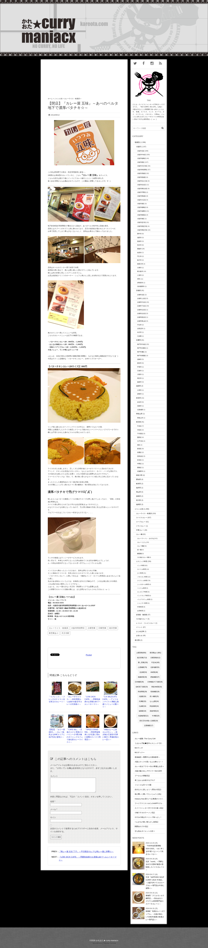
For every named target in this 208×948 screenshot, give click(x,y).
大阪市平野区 (141, 192)
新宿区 (139, 448)
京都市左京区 (141, 313)
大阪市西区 (140, 162)
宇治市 (139, 325)
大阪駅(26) (142, 696)
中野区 (139, 463)
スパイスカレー (141, 517)
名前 (52, 801)
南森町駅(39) (142, 677)
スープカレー (141, 522)
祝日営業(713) (142, 658)
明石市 (139, 378)
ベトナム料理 (141, 588)
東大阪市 (140, 271)
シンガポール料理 (143, 584)
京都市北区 (140, 294)
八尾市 (139, 275)
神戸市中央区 (141, 344)
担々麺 (139, 549)
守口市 (139, 256)
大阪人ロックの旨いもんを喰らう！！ (149, 762)
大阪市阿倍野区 (78, 628)
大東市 (139, 267)
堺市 (138, 279)
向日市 (139, 332)
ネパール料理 (141, 569)
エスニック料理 (141, 561)
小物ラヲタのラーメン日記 (145, 813)
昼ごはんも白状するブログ (145, 780)
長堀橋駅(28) (154, 691)
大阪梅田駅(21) (143, 716)
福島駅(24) (142, 711)
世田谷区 (140, 456)
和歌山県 (139, 414)
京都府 (138, 290)
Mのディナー (140, 752)
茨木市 (139, 245)
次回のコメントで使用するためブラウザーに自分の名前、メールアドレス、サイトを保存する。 (84, 830)
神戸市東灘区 (141, 355)
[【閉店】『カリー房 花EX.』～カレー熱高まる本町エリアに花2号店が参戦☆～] (56, 716)
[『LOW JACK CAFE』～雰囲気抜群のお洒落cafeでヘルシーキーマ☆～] (92, 683)
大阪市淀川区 (141, 222)
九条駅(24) (142, 706)
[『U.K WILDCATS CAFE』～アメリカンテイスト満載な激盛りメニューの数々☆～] (110, 683)
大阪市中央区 (141, 154)
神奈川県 (139, 475)
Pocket (89, 655)
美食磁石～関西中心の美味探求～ (147, 757)
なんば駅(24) (154, 701)
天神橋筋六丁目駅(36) (154, 682)
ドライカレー (141, 526)
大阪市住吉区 (141, 184)
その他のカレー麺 (143, 557)
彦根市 (139, 394)
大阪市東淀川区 (142, 230)
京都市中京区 (141, 302)
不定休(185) (155, 662)
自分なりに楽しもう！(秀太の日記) (148, 789)
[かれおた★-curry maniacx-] (104, 1)
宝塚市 (139, 370)
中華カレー (140, 530)
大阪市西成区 (141, 177)
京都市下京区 (141, 306)
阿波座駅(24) (154, 706)
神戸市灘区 (140, 352)
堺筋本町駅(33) (156, 687)
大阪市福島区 (141, 158)
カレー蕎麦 (140, 546)
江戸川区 (140, 441)
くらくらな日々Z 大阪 (143, 785)
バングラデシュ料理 (143, 599)
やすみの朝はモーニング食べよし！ (148, 817)
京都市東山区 (141, 321)
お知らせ (139, 635)
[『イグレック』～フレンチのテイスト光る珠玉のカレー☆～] (57, 683)
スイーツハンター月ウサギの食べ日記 (149, 808)
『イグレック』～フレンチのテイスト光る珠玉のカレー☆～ (57, 699)
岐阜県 (138, 484)
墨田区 (139, 437)
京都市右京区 (141, 310)
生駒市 (139, 406)
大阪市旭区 (140, 218)
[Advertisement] (84, 76)
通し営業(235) (143, 662)
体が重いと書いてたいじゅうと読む (148, 794)
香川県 (138, 500)
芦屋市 (139, 367)
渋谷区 (139, 430)
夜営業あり (53, 633)
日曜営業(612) (155, 658)
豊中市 (139, 233)
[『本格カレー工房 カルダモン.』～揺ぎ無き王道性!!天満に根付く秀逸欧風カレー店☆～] (110, 716)
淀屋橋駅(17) (148, 725)
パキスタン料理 (142, 577)
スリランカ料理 (142, 580)
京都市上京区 (141, 298)
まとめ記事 (140, 631)
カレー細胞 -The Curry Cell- (145, 739)
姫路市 (139, 382)
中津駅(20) (155, 716)
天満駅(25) (142, 701)
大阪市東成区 (141, 196)
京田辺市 (140, 328)
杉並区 (139, 460)
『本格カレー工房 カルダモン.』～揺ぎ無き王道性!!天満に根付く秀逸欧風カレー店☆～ (110, 734)
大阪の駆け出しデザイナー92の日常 (148, 771)
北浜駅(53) (143, 672)
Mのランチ (139, 748)
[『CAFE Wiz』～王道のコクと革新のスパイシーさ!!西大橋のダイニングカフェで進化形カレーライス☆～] (74, 716)
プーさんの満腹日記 (142, 776)
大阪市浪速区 (141, 173)
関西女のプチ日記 (141, 826)
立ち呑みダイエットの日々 (145, 831)
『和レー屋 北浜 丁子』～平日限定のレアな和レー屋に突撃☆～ (86, 852)
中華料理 (140, 607)
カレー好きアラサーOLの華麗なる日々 (149, 766)
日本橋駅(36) (139, 682)
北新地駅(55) (154, 667)
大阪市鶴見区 (141, 215)
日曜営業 (102, 628)
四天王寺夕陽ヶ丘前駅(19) (149, 721)
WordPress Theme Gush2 (104, 943)
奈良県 (138, 398)
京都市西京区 (141, 317)
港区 (138, 445)
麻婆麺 (139, 553)
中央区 (139, 426)
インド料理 (140, 565)
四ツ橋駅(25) (154, 696)
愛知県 (138, 479)
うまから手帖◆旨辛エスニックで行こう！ (151, 743)
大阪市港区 (140, 203)
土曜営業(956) (141, 653)
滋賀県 (138, 386)
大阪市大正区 (141, 200)
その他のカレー (141, 619)
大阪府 (138, 147)
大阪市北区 (140, 151)
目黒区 (139, 452)
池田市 (139, 237)
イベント (139, 627)
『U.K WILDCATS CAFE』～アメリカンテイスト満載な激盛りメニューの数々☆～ (110, 702)
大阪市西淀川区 (142, 226)
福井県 (138, 488)
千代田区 (140, 433)
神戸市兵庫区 (141, 348)
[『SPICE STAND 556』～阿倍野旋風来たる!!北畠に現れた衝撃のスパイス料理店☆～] (92, 716)
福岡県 (138, 504)
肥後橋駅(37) (154, 677)
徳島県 (138, 496)
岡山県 (138, 492)
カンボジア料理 (142, 592)
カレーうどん (141, 542)
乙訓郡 (139, 336)
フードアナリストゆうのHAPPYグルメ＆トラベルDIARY (156, 803)
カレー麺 (139, 534)
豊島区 (139, 467)
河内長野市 (140, 286)
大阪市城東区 (141, 211)
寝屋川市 (140, 264)
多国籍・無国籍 (141, 615)
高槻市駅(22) (154, 711)
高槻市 (139, 248)
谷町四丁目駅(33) (142, 687)
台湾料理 (140, 611)
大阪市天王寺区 (142, 166)
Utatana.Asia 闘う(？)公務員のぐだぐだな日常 (152, 799)
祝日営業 (113, 628)
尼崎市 (139, 359)
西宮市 (139, 363)
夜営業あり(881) (155, 653)
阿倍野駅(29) (142, 691)
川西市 (139, 374)
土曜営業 (91, 628)
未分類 (137, 640)
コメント (54, 776)
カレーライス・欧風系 (58, 628)
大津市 (139, 390)
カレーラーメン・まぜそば (146, 538)
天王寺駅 (65, 633)
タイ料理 (140, 573)
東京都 (138, 422)
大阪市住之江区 (142, 181)
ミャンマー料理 (142, 603)
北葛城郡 (140, 409)
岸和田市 (140, 282)
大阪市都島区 (141, 207)
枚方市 (139, 260)
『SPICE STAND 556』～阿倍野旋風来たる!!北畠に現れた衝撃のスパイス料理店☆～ (92, 734)
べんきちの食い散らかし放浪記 (146, 822)
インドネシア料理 (143, 595)
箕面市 (139, 241)
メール (53, 809)
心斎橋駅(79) (142, 667)
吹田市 (139, 252)
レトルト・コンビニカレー (145, 623)
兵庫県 (138, 340)
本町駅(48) (154, 672)
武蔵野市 (140, 471)
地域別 (137, 142)
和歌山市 (140, 418)
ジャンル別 (139, 509)
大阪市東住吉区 (142, 188)
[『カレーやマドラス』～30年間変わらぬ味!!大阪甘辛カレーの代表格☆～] (74, 683)
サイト (53, 817)
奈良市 (139, 402)
